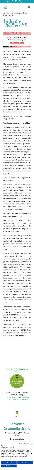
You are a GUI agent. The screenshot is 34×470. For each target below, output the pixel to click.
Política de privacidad (26, 444)
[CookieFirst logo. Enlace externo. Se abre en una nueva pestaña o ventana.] (2, 446)
